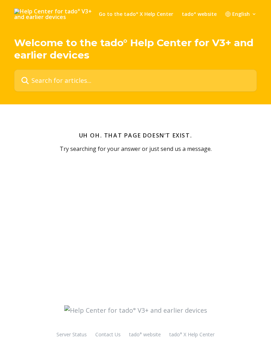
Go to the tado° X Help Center (136, 14)
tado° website (199, 14)
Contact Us (108, 334)
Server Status (71, 334)
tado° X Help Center (192, 334)
